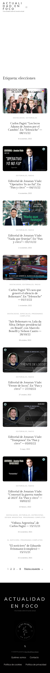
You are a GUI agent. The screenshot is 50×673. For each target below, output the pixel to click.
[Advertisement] (25, 42)
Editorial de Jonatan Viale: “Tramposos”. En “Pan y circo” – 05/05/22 (25, 440)
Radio (31, 176)
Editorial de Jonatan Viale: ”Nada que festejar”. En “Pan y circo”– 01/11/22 (25, 239)
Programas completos (34, 517)
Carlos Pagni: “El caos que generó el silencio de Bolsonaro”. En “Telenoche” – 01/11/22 (25, 294)
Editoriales (31, 118)
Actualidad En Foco (13, 6)
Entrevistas (37, 515)
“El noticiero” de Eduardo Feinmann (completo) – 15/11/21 (25, 549)
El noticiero (13, 540)
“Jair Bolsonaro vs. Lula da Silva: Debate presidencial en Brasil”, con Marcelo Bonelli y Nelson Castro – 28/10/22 (25, 328)
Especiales (25, 314)
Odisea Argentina (13, 517)
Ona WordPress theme (31, 652)
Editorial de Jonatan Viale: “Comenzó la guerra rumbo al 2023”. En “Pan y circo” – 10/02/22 (25, 496)
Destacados (19, 118)
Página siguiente (33, 568)
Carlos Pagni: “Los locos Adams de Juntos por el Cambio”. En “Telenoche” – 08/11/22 (25, 128)
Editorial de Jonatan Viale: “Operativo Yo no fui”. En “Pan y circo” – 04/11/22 (25, 184)
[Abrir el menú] (26, 7)
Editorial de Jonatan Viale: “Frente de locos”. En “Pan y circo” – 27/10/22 (25, 386)
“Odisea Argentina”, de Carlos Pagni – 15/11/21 (25, 524)
